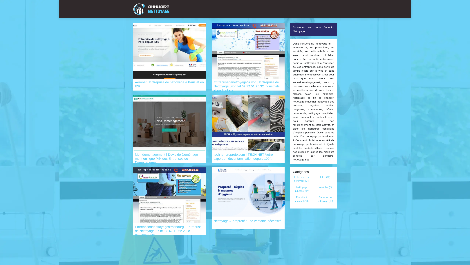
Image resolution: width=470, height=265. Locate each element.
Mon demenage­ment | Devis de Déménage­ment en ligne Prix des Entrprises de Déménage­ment (167, 158)
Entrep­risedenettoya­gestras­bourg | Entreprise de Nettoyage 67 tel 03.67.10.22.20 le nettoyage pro (168, 231)
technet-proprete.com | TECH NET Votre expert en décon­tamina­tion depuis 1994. (243, 156)
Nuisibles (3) (325, 187)
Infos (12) (325, 177)
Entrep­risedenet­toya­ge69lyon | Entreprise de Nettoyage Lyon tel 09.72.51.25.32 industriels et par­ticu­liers (247, 86)
